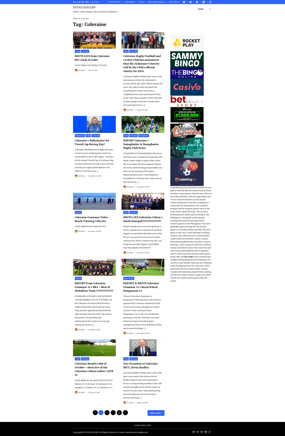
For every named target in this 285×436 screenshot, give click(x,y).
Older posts (155, 413)
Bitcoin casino (191, 190)
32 (119, 412)
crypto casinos (187, 274)
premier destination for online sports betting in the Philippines (189, 214)
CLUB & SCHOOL (114, 2)
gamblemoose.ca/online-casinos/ (196, 241)
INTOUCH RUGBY (84, 7)
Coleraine (85, 51)
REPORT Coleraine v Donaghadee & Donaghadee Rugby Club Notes (141, 144)
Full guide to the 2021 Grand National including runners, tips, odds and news (190, 232)
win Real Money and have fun (193, 229)
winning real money (179, 220)
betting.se (174, 244)
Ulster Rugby (129, 278)
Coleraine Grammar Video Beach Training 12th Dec (91, 219)
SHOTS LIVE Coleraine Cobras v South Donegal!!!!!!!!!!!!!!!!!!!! (142, 219)
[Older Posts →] (125, 412)
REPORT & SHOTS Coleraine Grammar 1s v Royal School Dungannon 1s (141, 286)
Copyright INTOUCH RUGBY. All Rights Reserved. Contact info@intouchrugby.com (110, 432)
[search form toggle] (210, 9)
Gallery (141, 2)
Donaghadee (144, 135)
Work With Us (174, 2)
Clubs (77, 51)
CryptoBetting (176, 187)
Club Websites (130, 2)
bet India (189, 256)
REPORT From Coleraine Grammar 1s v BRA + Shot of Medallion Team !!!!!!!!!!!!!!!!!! (94, 286)
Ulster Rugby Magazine (156, 2)
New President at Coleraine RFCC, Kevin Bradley (140, 365)
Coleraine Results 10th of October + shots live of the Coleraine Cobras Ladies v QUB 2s (94, 369)
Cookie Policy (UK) (142, 425)
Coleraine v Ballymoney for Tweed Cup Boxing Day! (92, 142)
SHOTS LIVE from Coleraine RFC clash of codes (92, 58)
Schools (78, 212)
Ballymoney (79, 135)
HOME (200, 9)
